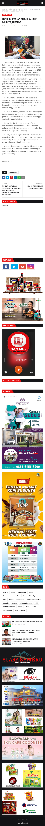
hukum (31, 592)
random (20, 607)
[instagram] (30, 266)
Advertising (7, 391)
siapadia (27, 607)
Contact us (25, 820)
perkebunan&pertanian (26, 603)
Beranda (5, 9)
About (18, 820)
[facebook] (6, 266)
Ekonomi (13, 592)
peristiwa (14, 603)
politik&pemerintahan (9, 607)
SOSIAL (34, 607)
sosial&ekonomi (7, 610)
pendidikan (6, 603)
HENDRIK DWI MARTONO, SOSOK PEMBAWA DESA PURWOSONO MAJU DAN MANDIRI (25, 640)
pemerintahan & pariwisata (34, 599)
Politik (36, 603)
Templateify (25, 823)
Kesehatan (17, 596)
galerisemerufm (22, 592)
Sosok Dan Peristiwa (20, 610)
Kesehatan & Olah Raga (29, 596)
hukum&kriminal (14, 9)
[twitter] (14, 266)
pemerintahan (20, 599)
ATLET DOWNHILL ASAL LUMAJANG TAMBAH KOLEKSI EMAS (27, 621)
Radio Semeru (8, 26)
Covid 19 (5, 592)
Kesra (4, 599)
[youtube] (22, 266)
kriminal (11, 599)
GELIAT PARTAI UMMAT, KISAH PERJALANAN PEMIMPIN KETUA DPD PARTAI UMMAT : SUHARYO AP (26, 631)
